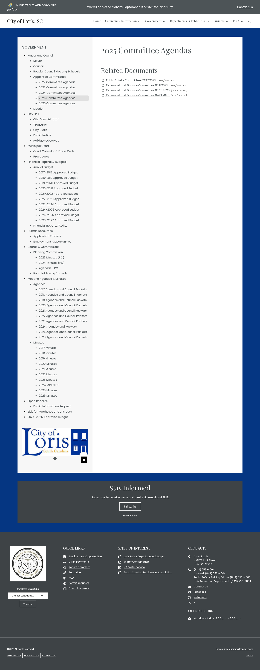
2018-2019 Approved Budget (58, 178)
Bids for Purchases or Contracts (50, 412)
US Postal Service (134, 567)
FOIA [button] (236, 21)
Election (38, 109)
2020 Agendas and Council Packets (63, 305)
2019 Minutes (47, 358)
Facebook (200, 592)
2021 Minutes (47, 369)
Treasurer (40, 125)
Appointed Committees (49, 77)
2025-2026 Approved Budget (59, 215)
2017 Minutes (47, 348)
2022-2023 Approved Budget (59, 199)
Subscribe (130, 506)
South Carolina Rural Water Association (148, 572)
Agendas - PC (48, 268)
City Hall (33, 114)
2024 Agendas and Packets (58, 327)
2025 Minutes (48, 390)
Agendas (39, 284)
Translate (28, 604)
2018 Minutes (47, 353)
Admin (249, 655)
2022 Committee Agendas (57, 82)
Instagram (200, 597)
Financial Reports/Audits (50, 226)
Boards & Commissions (43, 247)
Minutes (38, 342)
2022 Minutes (48, 374)
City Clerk (40, 130)
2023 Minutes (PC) (51, 257)
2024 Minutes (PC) (52, 263)
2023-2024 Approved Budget (59, 204)
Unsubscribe (130, 515)
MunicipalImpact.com (241, 649)
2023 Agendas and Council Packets (63, 321)
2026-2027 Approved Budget (59, 220)
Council (38, 66)
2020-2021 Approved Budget (58, 188)
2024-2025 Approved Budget (59, 210)
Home (97, 21)
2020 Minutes (48, 364)
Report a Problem (79, 567)
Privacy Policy (31, 655)
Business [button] (218, 21)
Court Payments (79, 588)
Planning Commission (48, 252)
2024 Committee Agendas (57, 93)
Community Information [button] (121, 21)
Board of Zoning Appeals (50, 273)
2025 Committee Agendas (57, 98)
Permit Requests (79, 583)
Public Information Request (52, 406)
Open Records (38, 401)
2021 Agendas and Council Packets (63, 311)
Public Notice (42, 135)
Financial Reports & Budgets (47, 162)
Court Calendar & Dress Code (53, 151)
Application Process (47, 236)
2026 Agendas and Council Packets (63, 337)
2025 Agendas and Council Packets (63, 332)
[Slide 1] (55, 458)
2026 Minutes (48, 396)
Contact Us (245, 7)
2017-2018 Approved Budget (58, 172)
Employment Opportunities (52, 242)
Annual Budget (43, 167)
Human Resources (40, 231)
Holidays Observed (46, 141)
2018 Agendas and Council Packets (63, 295)
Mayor (37, 61)
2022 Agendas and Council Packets (63, 316)
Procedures (41, 156)
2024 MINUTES (49, 385)
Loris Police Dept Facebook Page (144, 556)
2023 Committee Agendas (57, 87)
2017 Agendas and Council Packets (63, 289)
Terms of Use (14, 655)
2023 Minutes (48, 380)
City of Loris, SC (25, 21)
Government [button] (153, 21)
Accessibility (49, 655)
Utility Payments (79, 562)
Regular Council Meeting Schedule (56, 71)
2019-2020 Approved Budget (58, 183)
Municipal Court (38, 146)
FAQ (71, 577)
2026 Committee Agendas (57, 103)
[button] (249, 21)
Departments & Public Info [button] (187, 21)
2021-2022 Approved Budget (58, 194)
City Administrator (46, 119)
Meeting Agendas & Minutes (47, 279)
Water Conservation (136, 562)
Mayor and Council (40, 56)
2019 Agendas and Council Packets (63, 300)
